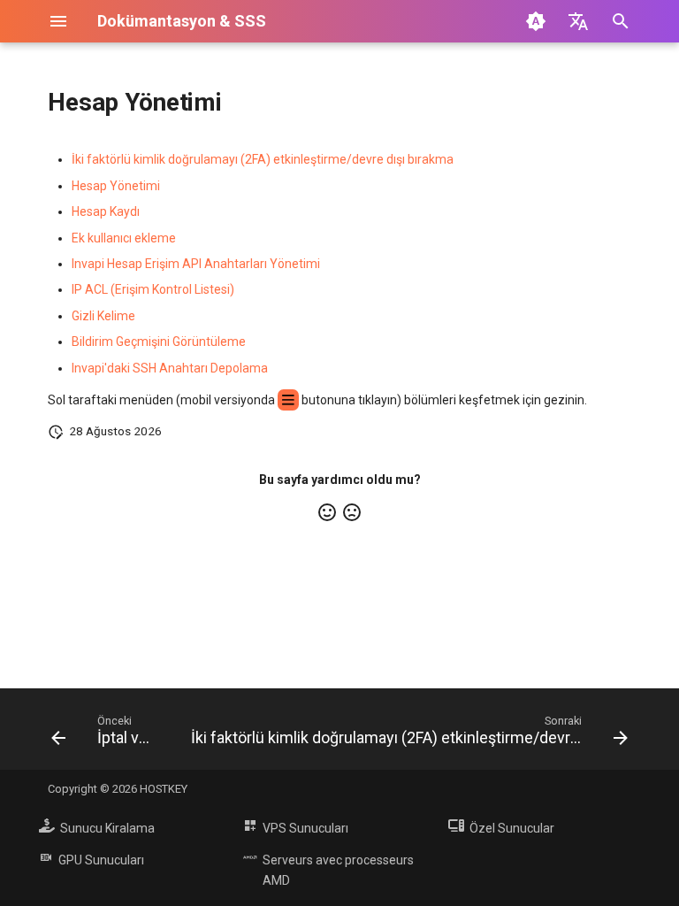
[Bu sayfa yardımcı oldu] (327, 512)
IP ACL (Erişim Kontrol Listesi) (153, 289)
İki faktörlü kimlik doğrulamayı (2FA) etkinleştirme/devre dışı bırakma (263, 159)
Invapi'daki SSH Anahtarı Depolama (170, 368)
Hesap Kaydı (106, 211)
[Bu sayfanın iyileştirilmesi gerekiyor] (351, 512)
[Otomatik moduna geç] (535, 21)
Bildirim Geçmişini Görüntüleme (159, 341)
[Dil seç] (578, 21)
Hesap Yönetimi (116, 186)
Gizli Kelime (103, 316)
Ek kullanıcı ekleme (124, 238)
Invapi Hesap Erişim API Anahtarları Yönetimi (196, 264)
